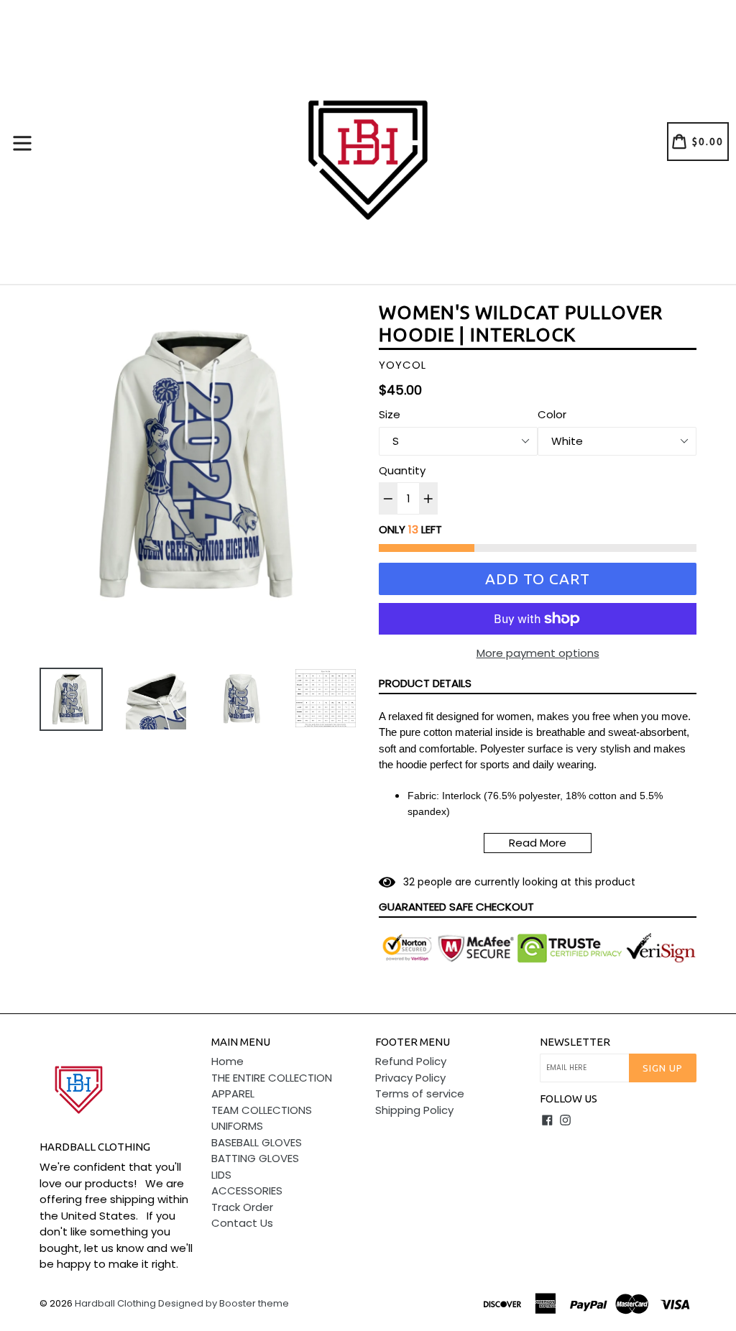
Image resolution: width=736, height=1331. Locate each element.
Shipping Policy (414, 1110)
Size (389, 414)
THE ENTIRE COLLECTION (271, 1077)
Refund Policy (410, 1061)
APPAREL (232, 1093)
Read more (537, 842)
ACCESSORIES (246, 1190)
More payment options (538, 652)
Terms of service (419, 1093)
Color (552, 414)
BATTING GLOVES (255, 1158)
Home (227, 1061)
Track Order (242, 1207)
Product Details (425, 683)
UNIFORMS (237, 1125)
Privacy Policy (410, 1077)
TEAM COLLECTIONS (261, 1110)
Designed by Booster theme (223, 1303)
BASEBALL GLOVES (256, 1142)
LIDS (221, 1174)
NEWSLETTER (575, 1042)
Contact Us (242, 1222)
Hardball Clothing (116, 1303)
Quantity (402, 470)
